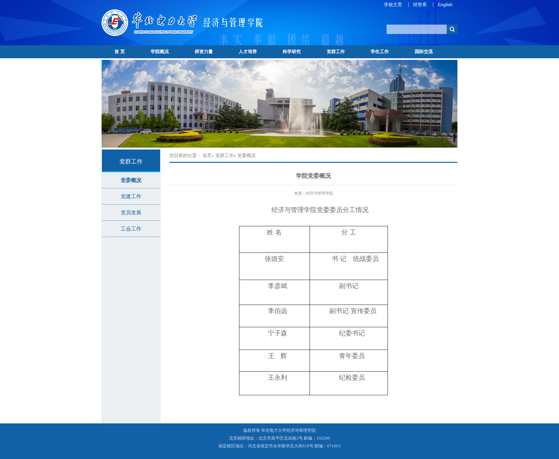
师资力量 (204, 51)
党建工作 (131, 196)
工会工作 (131, 228)
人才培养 (248, 51)
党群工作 (336, 51)
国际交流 (424, 51)
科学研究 (292, 51)
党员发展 (131, 212)
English (445, 4)
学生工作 (380, 51)
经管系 (420, 4)
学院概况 (160, 51)
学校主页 (393, 4)
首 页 (120, 51)
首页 (207, 155)
